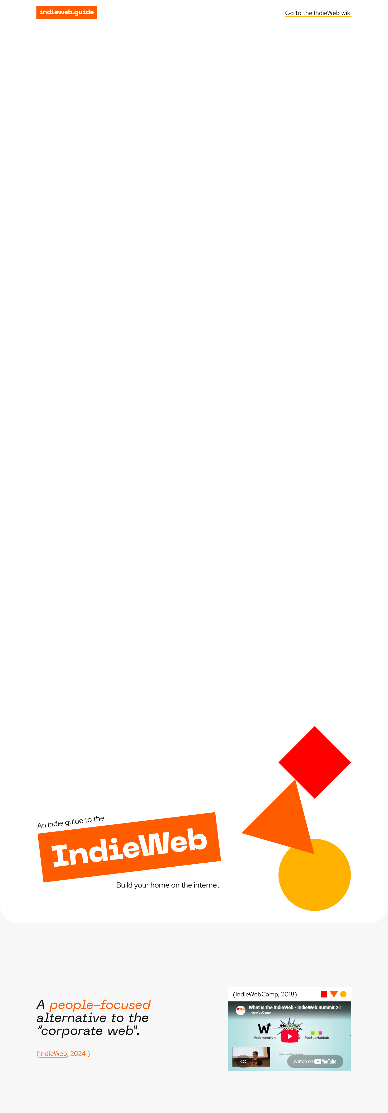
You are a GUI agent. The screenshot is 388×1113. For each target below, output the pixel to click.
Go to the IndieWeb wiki (318, 13)
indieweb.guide (67, 13)
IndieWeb (53, 1053)
